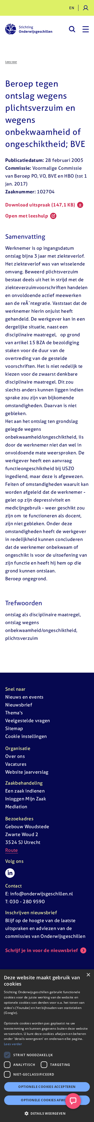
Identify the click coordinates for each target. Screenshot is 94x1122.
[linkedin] (10, 873)
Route (11, 850)
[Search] (72, 29)
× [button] (88, 975)
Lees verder (13, 1044)
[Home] (28, 29)
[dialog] (47, 1045)
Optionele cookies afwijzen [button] (47, 1100)
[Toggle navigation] (85, 29)
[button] (47, 1113)
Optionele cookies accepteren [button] (46, 1086)
